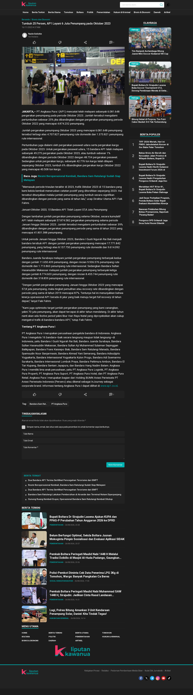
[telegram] (152, 678)
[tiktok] (169, 678)
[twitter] (146, 678)
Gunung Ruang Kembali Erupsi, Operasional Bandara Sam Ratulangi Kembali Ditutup (70, 499)
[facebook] (141, 678)
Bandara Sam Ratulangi (39, 404)
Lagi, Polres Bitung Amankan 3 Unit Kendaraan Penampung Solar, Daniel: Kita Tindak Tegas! (79, 611)
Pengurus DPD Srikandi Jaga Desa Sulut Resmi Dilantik (153, 222)
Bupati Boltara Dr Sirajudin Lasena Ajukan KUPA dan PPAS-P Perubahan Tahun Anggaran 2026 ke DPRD (83, 518)
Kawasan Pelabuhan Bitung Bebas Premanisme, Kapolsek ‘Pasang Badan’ (153, 212)
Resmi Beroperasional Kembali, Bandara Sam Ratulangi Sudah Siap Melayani (66, 485)
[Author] (24, 35)
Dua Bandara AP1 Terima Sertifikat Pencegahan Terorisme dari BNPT (63, 480)
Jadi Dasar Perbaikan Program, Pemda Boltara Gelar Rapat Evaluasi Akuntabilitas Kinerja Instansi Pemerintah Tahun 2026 (154, 203)
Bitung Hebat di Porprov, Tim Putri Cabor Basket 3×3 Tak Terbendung (149, 120)
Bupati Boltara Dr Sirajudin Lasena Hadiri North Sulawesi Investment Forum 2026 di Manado (153, 168)
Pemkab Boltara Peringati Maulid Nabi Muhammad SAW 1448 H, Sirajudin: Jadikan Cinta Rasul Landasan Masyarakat (85, 595)
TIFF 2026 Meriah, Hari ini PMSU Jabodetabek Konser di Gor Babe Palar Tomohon (154, 144)
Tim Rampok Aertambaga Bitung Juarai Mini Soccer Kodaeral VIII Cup (150, 52)
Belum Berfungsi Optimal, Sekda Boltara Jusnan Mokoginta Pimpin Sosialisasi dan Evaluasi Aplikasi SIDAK (87, 537)
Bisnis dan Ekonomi (41, 19)
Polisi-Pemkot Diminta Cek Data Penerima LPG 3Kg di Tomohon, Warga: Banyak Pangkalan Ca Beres (84, 574)
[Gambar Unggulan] (73, 76)
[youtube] (163, 678)
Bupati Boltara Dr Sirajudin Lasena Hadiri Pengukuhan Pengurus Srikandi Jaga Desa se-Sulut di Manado (153, 179)
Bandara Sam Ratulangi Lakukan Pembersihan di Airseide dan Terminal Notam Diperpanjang (74, 494)
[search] (161, 5)
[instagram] (158, 678)
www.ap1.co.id (109, 385)
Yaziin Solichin (35, 34)
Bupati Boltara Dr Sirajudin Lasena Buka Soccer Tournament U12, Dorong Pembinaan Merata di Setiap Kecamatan (150, 89)
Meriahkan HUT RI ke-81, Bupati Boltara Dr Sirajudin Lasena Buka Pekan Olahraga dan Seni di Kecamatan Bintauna (153, 192)
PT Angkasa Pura (59, 404)
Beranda (26, 19)
